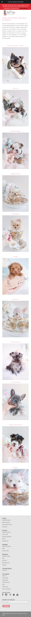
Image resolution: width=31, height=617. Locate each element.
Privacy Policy (5, 586)
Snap (14, 595)
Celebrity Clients (5, 582)
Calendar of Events (6, 556)
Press (3, 584)
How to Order (5, 534)
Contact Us (4, 570)
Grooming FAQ (5, 550)
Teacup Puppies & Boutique (15, 2)
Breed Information (6, 522)
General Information (6, 520)
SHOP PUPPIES (23, 8)
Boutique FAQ (5, 541)
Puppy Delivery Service (7, 524)
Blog (3, 558)
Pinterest (10, 595)
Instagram (6, 595)
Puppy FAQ (4, 526)
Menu (3, 548)
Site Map (4, 565)
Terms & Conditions (6, 589)
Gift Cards (4, 560)
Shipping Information (6, 536)
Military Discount (6, 562)
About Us (4, 575)
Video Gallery (5, 580)
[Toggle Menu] (2, 2)
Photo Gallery (5, 578)
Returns (3, 538)
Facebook (2, 595)
